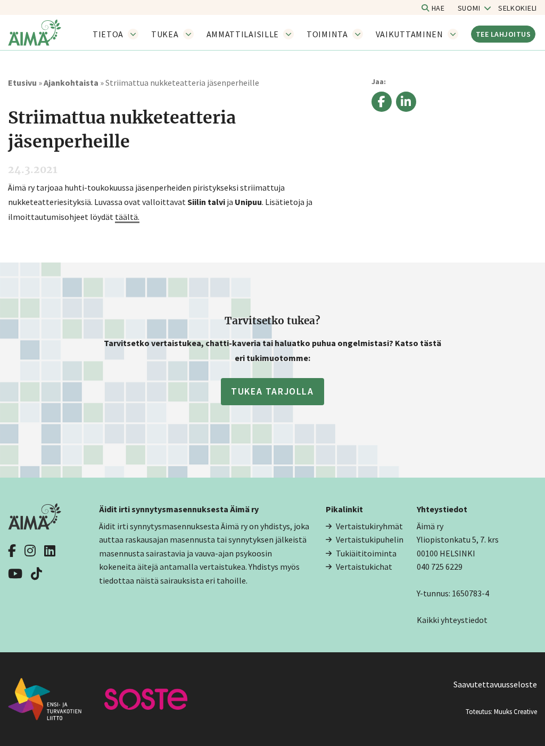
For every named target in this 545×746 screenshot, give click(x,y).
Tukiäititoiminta (366, 553)
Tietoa (108, 34)
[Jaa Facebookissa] (381, 103)
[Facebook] (12, 549)
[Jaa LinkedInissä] (406, 103)
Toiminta (327, 34)
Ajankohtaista (71, 82)
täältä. (127, 216)
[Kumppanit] (55, 698)
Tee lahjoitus (503, 34)
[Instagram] (30, 549)
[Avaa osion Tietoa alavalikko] (133, 34)
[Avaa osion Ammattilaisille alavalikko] (288, 34)
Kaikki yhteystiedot (452, 619)
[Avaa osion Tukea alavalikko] (188, 34)
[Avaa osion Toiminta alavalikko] (357, 34)
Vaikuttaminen (409, 34)
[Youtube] (15, 572)
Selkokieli (517, 8)
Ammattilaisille (243, 34)
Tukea (165, 34)
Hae (437, 8)
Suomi (469, 8)
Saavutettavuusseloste (495, 684)
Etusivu (22, 82)
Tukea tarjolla (272, 391)
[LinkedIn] (49, 549)
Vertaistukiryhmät (369, 526)
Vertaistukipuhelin (369, 539)
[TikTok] (36, 572)
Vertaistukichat (364, 566)
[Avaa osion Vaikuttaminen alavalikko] (453, 34)
